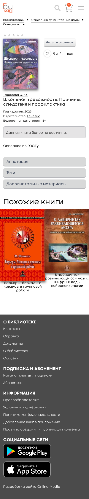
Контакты (11, 329)
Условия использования (24, 407)
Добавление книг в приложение (31, 422)
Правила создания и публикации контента (41, 429)
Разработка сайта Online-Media (31, 486)
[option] (22, 250)
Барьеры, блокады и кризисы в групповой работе (23, 287)
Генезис (33, 116)
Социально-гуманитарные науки (55, 20)
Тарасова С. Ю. (15, 95)
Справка (11, 336)
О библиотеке (15, 351)
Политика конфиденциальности (31, 414)
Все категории (13, 20)
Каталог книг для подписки (27, 375)
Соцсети (11, 358)
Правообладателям (21, 400)
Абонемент (13, 383)
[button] (81, 8)
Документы (13, 343)
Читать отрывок (60, 42)
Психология (11, 24)
